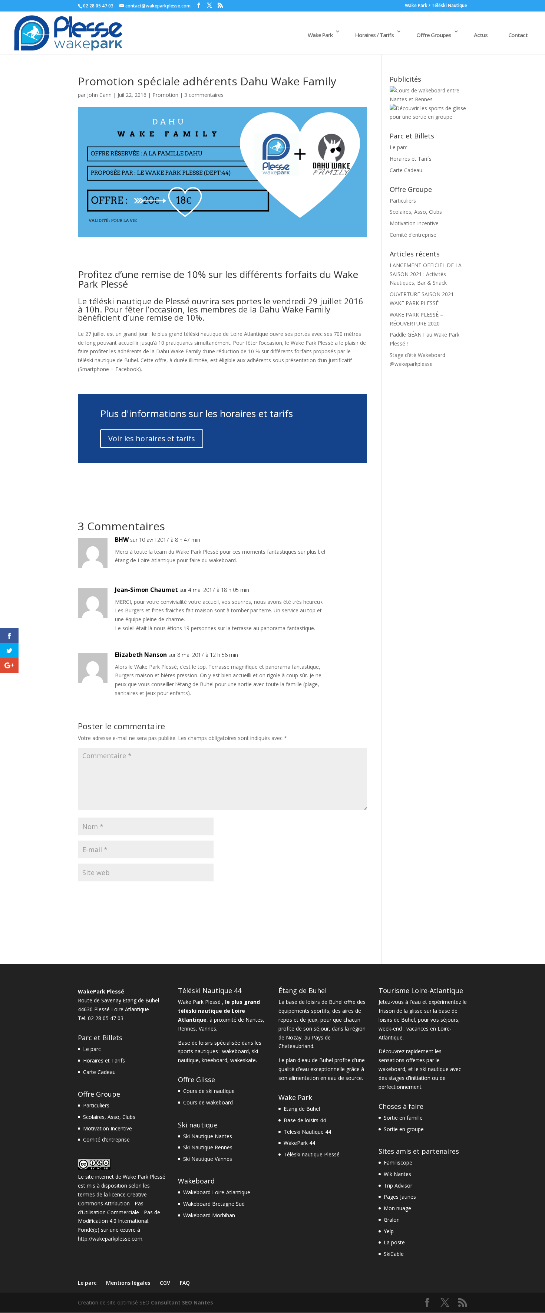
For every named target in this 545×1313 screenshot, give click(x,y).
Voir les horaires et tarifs (151, 438)
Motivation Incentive (414, 223)
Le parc (398, 147)
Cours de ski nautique (209, 1090)
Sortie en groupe (404, 1129)
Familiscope (398, 1162)
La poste (394, 1242)
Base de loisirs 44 (305, 1120)
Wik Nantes (397, 1174)
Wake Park (320, 35)
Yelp (389, 1231)
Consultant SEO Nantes (182, 1302)
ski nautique (434, 1069)
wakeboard (235, 1051)
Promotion (165, 94)
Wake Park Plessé (144, 1176)
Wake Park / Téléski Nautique (436, 6)
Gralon (392, 1219)
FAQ (185, 1282)
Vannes (207, 1028)
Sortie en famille (403, 1117)
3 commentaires (204, 94)
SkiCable (394, 1253)
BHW (122, 540)
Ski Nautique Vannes (207, 1158)
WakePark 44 (299, 1142)
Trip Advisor (398, 1185)
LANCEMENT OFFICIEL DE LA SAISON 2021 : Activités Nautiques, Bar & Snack (426, 274)
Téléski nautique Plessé (312, 1154)
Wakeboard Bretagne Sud (214, 1203)
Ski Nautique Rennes (207, 1147)
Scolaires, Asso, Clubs (416, 211)
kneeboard (214, 1060)
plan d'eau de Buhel (309, 1060)
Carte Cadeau (406, 170)
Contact (518, 35)
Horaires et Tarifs (411, 158)
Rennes (187, 1028)
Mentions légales (128, 1282)
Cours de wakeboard (208, 1102)
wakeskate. (243, 1060)
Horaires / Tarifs (374, 35)
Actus (481, 35)
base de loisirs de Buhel (314, 1001)
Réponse (343, 547)
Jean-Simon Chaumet (146, 590)
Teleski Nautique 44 (307, 1131)
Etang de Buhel (302, 1108)
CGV (165, 1282)
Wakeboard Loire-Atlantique (216, 1192)
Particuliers (403, 200)
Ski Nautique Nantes (207, 1136)
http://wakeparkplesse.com (110, 1238)
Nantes (254, 1019)
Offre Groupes (433, 35)
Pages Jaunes (400, 1196)
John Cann (99, 94)
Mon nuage (397, 1208)
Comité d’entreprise (413, 234)
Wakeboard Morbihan (209, 1215)
